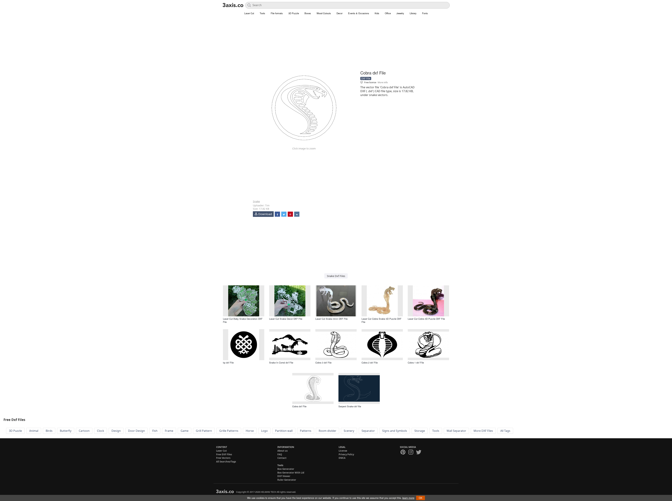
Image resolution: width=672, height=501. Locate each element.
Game (184, 431)
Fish (155, 431)
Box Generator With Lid (290, 472)
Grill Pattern (204, 431)
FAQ (279, 454)
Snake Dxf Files (336, 276)
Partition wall (284, 431)
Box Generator (285, 469)
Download (265, 214)
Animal (33, 431)
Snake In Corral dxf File (281, 362)
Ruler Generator (286, 479)
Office (388, 13)
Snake (256, 201)
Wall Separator (456, 431)
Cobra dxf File (299, 406)
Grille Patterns (228, 431)
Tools (262, 13)
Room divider (327, 431)
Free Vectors (223, 457)
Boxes (307, 13)
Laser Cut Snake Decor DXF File (285, 318)
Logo (264, 431)
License (343, 450)
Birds (49, 431)
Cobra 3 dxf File (323, 362)
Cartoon (84, 431)
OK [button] (420, 498)
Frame (169, 431)
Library (413, 13)
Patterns (305, 431)
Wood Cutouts (324, 13)
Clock (100, 431)
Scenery (349, 431)
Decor (339, 13)
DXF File (365, 78)
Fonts (425, 13)
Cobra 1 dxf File (416, 362)
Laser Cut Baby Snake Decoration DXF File (242, 320)
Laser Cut (249, 13)
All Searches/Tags (226, 461)
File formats (277, 13)
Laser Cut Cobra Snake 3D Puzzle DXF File (381, 320)
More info (383, 82)
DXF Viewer (283, 476)
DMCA (342, 457)
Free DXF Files (224, 454)
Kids (377, 13)
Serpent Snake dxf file (349, 406)
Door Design (136, 431)
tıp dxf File (228, 362)
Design (116, 431)
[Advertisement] (336, 44)
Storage (419, 431)
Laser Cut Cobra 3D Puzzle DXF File (426, 318)
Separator (368, 431)
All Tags (505, 431)
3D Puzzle (293, 13)
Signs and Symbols (394, 431)
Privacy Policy (346, 454)
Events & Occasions (358, 13)
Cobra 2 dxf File (370, 362)
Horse (250, 431)
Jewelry (400, 13)
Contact (281, 457)
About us (282, 450)
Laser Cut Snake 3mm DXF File (331, 318)
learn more (408, 498)
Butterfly (65, 431)
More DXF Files (483, 431)
